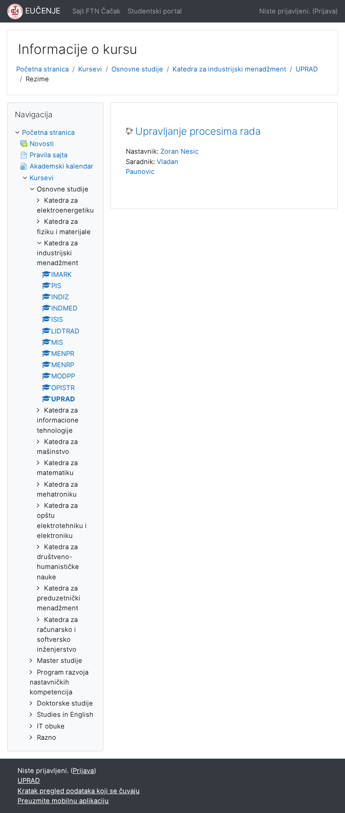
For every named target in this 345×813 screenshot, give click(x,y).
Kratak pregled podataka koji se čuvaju (79, 791)
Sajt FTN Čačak (96, 11)
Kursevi (90, 69)
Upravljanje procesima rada (198, 131)
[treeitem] (55, 435)
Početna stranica (42, 69)
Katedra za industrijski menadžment (229, 69)
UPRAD (307, 69)
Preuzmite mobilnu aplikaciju (63, 801)
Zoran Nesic (179, 151)
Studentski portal (155, 11)
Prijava (325, 11)
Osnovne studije (137, 69)
